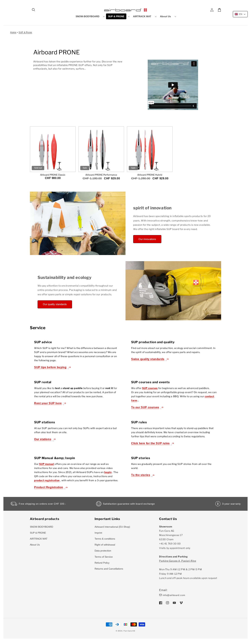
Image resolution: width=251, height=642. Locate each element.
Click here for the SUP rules (150, 443)
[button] (33, 10)
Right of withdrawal (105, 544)
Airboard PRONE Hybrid (149, 174)
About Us (35, 544)
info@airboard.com (174, 595)
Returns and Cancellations (109, 568)
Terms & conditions (105, 538)
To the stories (140, 475)
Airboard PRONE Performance (101, 174)
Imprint (98, 532)
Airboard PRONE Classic (52, 174)
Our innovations (147, 239)
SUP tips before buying (50, 367)
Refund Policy (102, 562)
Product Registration (48, 487)
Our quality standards (55, 304)
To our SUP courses (145, 407)
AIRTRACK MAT (38, 538)
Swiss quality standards (147, 359)
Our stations (42, 439)
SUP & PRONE (38, 532)
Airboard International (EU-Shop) (112, 526)
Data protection (103, 550)
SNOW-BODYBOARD (41, 526)
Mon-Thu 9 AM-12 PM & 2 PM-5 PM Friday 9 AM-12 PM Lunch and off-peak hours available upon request (188, 569)
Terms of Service (104, 556)
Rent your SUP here (48, 403)
